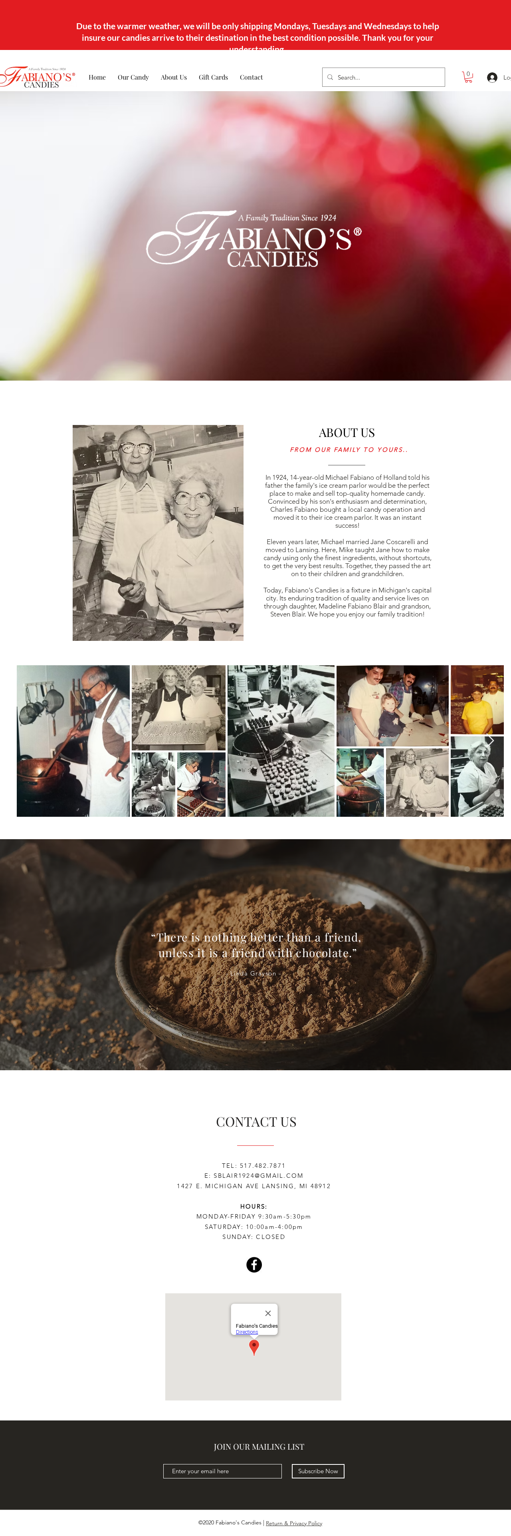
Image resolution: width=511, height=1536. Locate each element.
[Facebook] (254, 1265)
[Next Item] (490, 741)
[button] (468, 77)
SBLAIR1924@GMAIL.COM (258, 1175)
